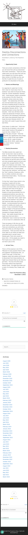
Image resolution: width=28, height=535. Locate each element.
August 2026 (6, 361)
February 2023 (7, 453)
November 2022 (7, 459)
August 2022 (6, 466)
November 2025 (7, 380)
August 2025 (6, 387)
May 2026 (6, 367)
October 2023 (7, 435)
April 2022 (6, 474)
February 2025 (7, 400)
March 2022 (6, 477)
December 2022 (7, 457)
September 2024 (8, 411)
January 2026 (7, 376)
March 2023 (6, 450)
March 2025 (6, 398)
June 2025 (6, 391)
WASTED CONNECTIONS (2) (12, 281)
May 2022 (6, 472)
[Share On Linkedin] (1, 141)
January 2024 (7, 428)
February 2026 (7, 374)
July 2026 (6, 363)
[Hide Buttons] (0, 150)
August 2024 (6, 413)
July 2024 (6, 415)
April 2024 (6, 422)
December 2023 (7, 431)
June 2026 (6, 365)
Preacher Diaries (8, 279)
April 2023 (6, 448)
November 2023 (7, 433)
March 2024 (6, 424)
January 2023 (7, 455)
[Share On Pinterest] (1, 144)
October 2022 (7, 461)
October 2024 (7, 409)
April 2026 (6, 369)
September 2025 (8, 385)
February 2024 (7, 426)
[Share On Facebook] (1, 135)
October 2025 (7, 383)
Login (24, 313)
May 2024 (6, 420)
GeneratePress (14, 532)
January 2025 (7, 402)
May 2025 (6, 393)
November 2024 (7, 407)
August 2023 (6, 439)
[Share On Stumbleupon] (1, 147)
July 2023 (6, 442)
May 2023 (6, 446)
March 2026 (6, 372)
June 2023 (6, 444)
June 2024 (6, 418)
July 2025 (5, 389)
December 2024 (7, 404)
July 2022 (5, 468)
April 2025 (6, 396)
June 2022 (6, 470)
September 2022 (8, 463)
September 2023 (8, 437)
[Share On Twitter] (1, 138)
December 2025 (7, 378)
